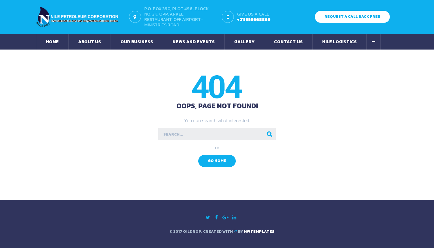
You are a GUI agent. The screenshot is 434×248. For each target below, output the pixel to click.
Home (52, 41)
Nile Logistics (339, 41)
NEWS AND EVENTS (194, 41)
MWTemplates (259, 231)
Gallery (244, 41)
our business (136, 41)
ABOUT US (89, 41)
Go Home (217, 161)
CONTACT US (288, 41)
